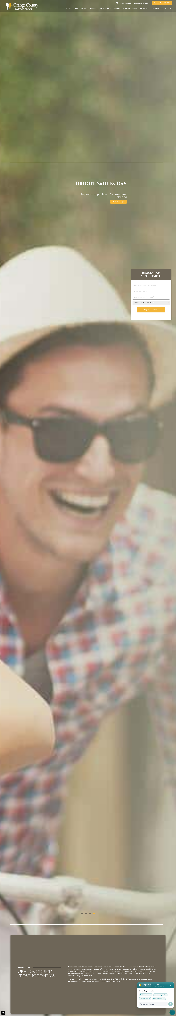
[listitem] (82, 913)
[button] (3, 1013)
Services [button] (117, 8)
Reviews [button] (156, 8)
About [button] (76, 8)
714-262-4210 (117, 981)
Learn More (120, 202)
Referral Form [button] (105, 8)
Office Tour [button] (145, 8)
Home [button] (68, 8)
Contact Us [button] (166, 8)
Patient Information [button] (89, 8)
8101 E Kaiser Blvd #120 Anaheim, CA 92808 (134, 3)
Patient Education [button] (130, 8)
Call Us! (162, 3)
